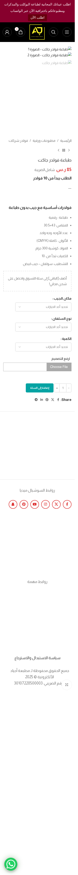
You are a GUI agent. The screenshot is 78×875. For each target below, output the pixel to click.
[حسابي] (7, 32)
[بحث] (53, 32)
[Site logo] (37, 32)
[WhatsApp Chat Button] (10, 864)
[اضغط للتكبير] (67, 685)
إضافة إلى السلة (39, 387)
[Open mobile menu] (67, 32)
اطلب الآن (37, 17)
